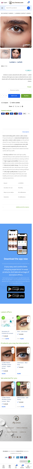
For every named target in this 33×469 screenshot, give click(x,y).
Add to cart (14, 96)
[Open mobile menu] (2, 8)
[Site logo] (16, 3)
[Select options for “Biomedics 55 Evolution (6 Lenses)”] (13, 317)
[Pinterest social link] (20, 437)
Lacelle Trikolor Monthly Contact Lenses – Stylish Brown (6, 365)
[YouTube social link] (17, 437)
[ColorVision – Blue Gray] (23, 354)
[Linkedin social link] (18, 106)
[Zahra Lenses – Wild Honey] (23, 389)
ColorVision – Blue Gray (22, 364)
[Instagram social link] (15, 437)
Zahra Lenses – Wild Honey (22, 399)
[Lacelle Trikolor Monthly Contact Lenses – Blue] (8, 389)
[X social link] (16, 106)
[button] (2, 32)
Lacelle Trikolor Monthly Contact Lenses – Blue (6, 400)
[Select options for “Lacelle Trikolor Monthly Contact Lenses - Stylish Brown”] (13, 349)
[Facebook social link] (14, 106)
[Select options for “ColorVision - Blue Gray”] (28, 349)
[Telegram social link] (22, 106)
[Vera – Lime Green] (23, 322)
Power (29, 87)
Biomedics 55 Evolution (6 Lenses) (7, 332)
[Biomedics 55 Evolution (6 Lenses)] (8, 322)
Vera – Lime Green (22, 331)
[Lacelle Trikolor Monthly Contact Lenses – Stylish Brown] (8, 354)
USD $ (27, 465)
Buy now (26, 96)
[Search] (28, 7)
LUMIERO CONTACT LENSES (23, 13)
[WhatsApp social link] (20, 106)
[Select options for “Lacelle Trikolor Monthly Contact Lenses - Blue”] (13, 384)
